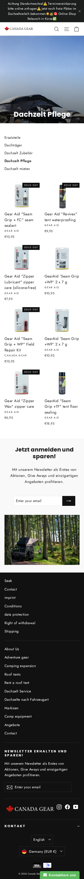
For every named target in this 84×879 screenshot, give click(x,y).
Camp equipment (18, 716)
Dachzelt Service (17, 691)
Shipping (11, 631)
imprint (9, 597)
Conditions (13, 606)
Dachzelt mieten (17, 168)
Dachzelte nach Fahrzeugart (26, 699)
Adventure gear (16, 657)
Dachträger (13, 145)
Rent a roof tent (16, 682)
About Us (11, 649)
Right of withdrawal (19, 623)
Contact (10, 589)
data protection (16, 614)
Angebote (12, 724)
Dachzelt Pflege (17, 160)
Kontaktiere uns (61, 875)
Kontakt (15, 826)
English (39, 839)
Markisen (11, 708)
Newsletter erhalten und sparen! (35, 753)
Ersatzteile (12, 137)
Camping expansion (20, 665)
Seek (8, 580)
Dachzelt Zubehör (18, 153)
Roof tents (12, 674)
